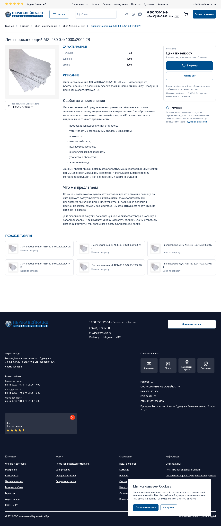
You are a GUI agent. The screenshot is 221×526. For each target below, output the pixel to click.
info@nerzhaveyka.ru (205, 4)
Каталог (61, 14)
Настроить (169, 507)
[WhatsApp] (133, 14)
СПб (177, 16)
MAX (118, 337)
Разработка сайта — (197, 516)
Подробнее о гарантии (196, 122)
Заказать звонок (204, 14)
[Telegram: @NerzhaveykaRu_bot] (126, 14)
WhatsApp (94, 337)
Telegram (108, 337)
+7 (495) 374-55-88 (157, 16)
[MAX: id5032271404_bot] (140, 14)
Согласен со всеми (146, 507)
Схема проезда (13, 366)
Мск (171, 16)
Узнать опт (190, 75)
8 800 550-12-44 (157, 12)
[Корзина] (186, 14)
